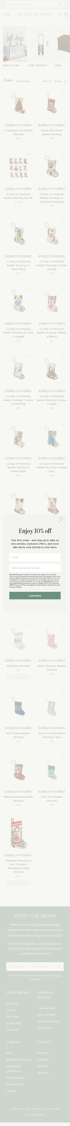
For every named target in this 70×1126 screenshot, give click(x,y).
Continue (35, 596)
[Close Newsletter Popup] (61, 520)
